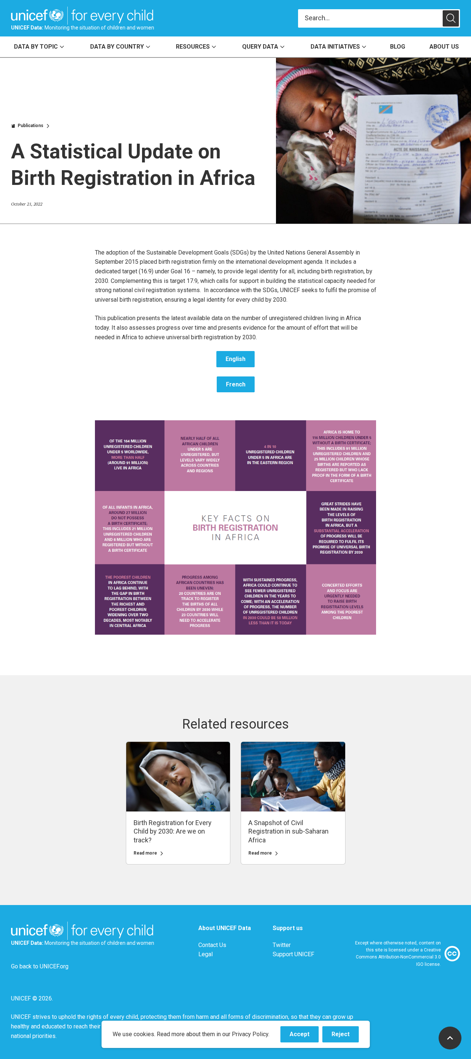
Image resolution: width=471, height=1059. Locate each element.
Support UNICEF (293, 954)
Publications (30, 125)
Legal (205, 954)
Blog (397, 46)
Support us (288, 928)
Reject (345, 1036)
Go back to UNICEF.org (39, 966)
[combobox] (370, 18)
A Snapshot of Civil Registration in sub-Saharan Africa (288, 831)
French (235, 384)
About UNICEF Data (224, 928)
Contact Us (212, 944)
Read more (145, 853)
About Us (444, 46)
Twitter (282, 944)
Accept (304, 1036)
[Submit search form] (379, 18)
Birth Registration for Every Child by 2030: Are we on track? (173, 831)
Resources (193, 46)
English (235, 358)
